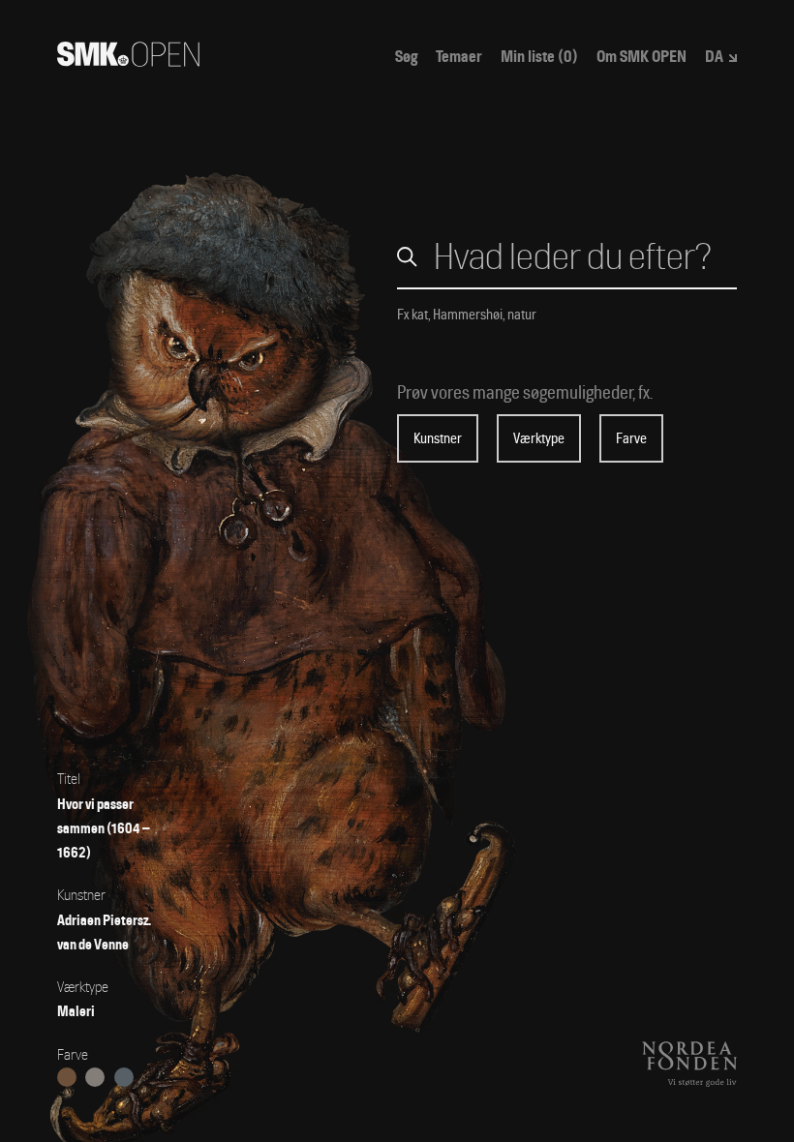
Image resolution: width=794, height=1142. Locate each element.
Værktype (539, 438)
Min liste (539, 57)
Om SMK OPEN (641, 57)
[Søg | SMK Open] (128, 60)
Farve (631, 438)
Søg (406, 57)
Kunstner (437, 438)
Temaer (459, 57)
